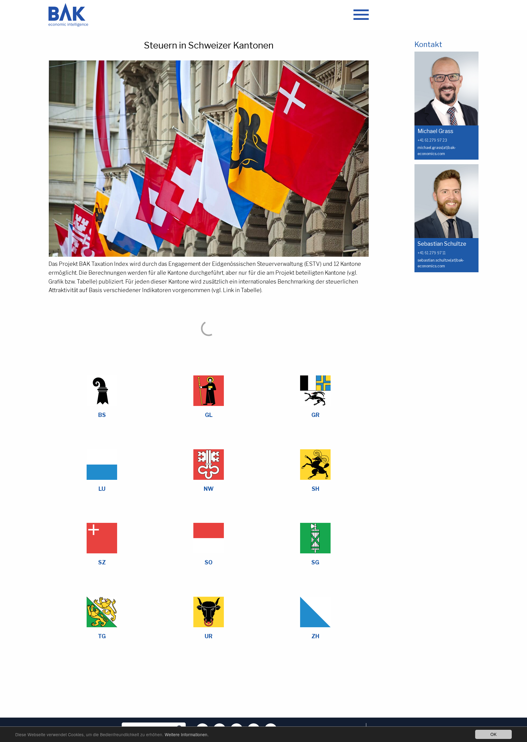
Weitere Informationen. (187, 734)
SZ (102, 562)
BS (102, 415)
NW (209, 489)
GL (209, 415)
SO (209, 562)
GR (315, 415)
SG (315, 562)
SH (315, 489)
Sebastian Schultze (442, 244)
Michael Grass (435, 131)
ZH (315, 636)
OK (493, 734)
